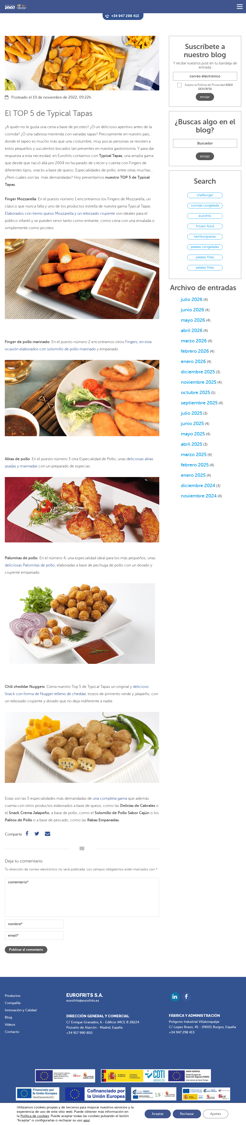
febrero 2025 (195, 465)
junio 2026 (192, 310)
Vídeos (10, 1024)
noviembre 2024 (199, 496)
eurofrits (205, 216)
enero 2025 (193, 475)
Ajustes (215, 1114)
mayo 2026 (193, 320)
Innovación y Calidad (21, 1010)
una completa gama (110, 798)
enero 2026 (193, 361)
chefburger (205, 195)
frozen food (205, 226)
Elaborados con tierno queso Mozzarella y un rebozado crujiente (60, 213)
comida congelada (205, 205)
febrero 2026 (195, 351)
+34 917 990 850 (79, 1033)
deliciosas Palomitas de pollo (30, 565)
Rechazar (187, 1114)
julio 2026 (192, 299)
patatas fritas (205, 257)
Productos (12, 996)
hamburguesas (205, 236)
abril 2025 (191, 444)
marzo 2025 (194, 454)
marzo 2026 (194, 341)
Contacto (12, 1032)
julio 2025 (191, 413)
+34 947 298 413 (182, 1032)
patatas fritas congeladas (205, 268)
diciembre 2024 (198, 485)
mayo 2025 (193, 434)
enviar (205, 97)
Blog (8, 1017)
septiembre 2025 (199, 403)
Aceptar (158, 1114)
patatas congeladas (205, 247)
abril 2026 (192, 330)
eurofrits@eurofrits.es (82, 1000)
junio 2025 (192, 423)
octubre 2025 (195, 392)
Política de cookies (34, 1116)
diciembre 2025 (198, 372)
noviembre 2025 (198, 382)
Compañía (12, 1003)
